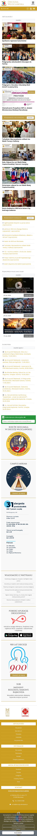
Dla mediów (18, 750)
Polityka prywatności (18, 759)
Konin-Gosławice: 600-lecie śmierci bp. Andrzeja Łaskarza (16, 209)
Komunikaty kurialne (18, 218)
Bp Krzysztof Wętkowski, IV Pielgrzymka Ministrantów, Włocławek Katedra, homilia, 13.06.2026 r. (17, 381)
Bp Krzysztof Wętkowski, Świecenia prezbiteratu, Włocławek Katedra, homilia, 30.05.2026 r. (16, 389)
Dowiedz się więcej (18, 493)
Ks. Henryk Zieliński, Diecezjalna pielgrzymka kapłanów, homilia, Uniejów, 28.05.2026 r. (16, 407)
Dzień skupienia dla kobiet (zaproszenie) (17, 264)
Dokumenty (18, 753)
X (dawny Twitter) (18, 778)
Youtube (18, 772)
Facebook (18, 769)
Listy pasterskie (18, 740)
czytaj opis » (29, 295)
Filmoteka (18, 734)
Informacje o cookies (18, 829)
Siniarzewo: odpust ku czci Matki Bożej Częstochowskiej (16, 186)
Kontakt (18, 756)
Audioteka (12, 346)
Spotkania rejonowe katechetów (14, 41)
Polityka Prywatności (18, 826)
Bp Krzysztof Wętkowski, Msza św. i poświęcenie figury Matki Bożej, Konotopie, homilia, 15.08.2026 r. (17, 354)
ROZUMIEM (18, 833)
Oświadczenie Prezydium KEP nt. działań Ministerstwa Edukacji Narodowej (17, 109)
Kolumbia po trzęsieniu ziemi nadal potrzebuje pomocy (18, 584)
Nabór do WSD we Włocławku (13, 241)
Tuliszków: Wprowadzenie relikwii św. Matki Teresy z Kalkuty (16, 140)
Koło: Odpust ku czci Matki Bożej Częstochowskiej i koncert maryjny (15, 163)
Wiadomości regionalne (18, 118)
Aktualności (11, 18)
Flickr (18, 782)
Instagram (18, 775)
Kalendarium (18, 731)
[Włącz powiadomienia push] (27, 8)
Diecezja (16, 3)
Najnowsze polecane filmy (13, 273)
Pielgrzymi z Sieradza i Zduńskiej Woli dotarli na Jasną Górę (16, 86)
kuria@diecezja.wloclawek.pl (19, 804)
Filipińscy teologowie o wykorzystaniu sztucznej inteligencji (18, 587)
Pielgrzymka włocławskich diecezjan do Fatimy (16, 63)
